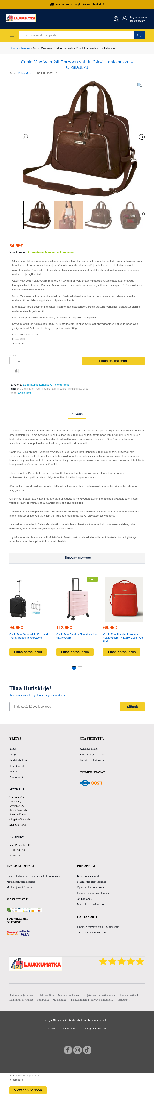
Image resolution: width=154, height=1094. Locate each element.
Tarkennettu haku (98, 1020)
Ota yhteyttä (60, 1020)
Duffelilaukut (30, 384)
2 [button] (80, 668)
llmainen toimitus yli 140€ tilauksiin (98, 926)
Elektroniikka (46, 995)
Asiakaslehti (16, 777)
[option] (84, 140)
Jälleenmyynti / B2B (92, 754)
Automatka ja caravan (22, 995)
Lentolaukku (59, 388)
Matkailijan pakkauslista (21, 881)
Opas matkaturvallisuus (90, 887)
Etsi (139, 35)
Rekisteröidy (137, 20)
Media (13, 771)
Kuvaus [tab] (77, 414)
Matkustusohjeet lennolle (91, 881)
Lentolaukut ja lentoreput (54, 384)
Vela (85, 388)
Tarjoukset (123, 999)
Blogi (12, 754)
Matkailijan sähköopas (20, 887)
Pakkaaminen (79, 999)
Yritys (13, 748)
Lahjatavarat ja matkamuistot (99, 995)
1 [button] (74, 668)
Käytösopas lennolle (89, 875)
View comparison (28, 1090)
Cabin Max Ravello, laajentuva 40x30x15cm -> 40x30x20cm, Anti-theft (123, 638)
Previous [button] (23, 214)
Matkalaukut (60, 999)
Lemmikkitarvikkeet (21, 999)
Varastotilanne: (18, 251)
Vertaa (16, 371)
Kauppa (25, 47)
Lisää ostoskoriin (113, 361)
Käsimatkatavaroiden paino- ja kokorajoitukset (34, 875)
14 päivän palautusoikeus (92, 932)
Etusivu (13, 47)
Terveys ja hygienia (102, 999)
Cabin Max (24, 73)
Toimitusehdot (17, 765)
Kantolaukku (43, 388)
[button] (29, 619)
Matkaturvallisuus (68, 995)
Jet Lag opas (84, 898)
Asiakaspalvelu (89, 748)
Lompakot (43, 999)
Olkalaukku (74, 388)
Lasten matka (128, 995)
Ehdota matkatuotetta (92, 760)
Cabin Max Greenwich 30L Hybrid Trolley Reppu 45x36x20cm (29, 636)
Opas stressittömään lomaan (93, 892)
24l (18, 388)
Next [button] (144, 214)
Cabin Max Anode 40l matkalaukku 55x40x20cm (76, 636)
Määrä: (13, 355)
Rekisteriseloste (18, 760)
